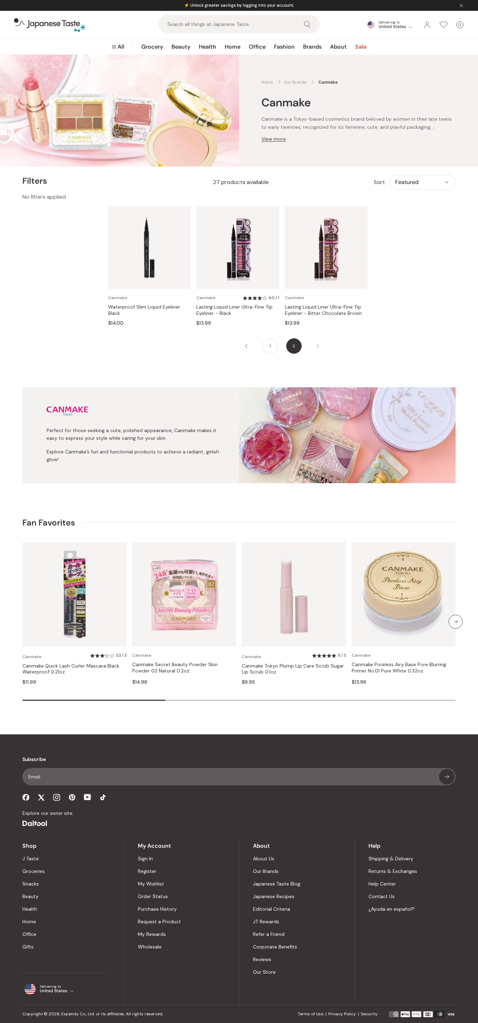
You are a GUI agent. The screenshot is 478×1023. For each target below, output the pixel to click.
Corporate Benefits (275, 947)
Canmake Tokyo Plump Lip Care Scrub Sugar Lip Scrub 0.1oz (293, 669)
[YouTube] (87, 797)
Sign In (145, 858)
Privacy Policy (342, 1014)
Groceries (33, 871)
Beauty (180, 46)
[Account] (427, 25)
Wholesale (150, 947)
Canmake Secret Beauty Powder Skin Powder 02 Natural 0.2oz (175, 668)
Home (232, 46)
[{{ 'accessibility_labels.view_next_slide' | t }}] (456, 622)
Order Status (153, 896)
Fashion (284, 46)
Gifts (28, 947)
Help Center (382, 884)
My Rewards (152, 934)
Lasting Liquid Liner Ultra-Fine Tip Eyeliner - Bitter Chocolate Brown (323, 310)
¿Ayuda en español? (391, 909)
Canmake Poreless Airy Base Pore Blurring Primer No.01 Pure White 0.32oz (399, 668)
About (338, 46)
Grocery (152, 46)
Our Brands (266, 871)
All (121, 46)
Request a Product (159, 921)
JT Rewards (266, 921)
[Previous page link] (246, 346)
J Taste (30, 858)
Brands (312, 46)
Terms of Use (310, 1014)
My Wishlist (151, 884)
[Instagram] (56, 797)
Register (147, 871)
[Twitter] (41, 797)
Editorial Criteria (271, 909)
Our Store (264, 972)
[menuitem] (118, 47)
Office (257, 46)
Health (207, 46)
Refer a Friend (268, 934)
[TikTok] (102, 797)
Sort (379, 182)
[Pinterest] (72, 797)
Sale (360, 46)
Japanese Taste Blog (276, 884)
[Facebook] (25, 797)
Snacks (30, 884)
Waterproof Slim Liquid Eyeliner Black (144, 310)
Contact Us (381, 896)
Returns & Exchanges (392, 871)
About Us (263, 858)
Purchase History (157, 909)
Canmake (117, 298)
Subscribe (447, 776)
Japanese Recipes (273, 896)
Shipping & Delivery (390, 858)
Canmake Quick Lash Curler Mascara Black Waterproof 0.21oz (70, 669)
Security (369, 1014)
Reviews (262, 959)
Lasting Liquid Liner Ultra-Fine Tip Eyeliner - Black (234, 310)
